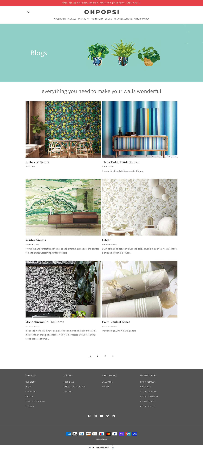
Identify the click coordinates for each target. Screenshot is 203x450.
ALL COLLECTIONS (148, 391)
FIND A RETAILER (147, 382)
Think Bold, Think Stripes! (121, 162)
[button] (29, 12)
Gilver (106, 240)
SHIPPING (68, 391)
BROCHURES (145, 386)
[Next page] (113, 356)
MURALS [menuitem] (72, 18)
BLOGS (28, 386)
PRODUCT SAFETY (148, 406)
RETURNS (30, 406)
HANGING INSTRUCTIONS (75, 386)
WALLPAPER (107, 382)
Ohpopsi (104, 439)
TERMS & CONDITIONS (35, 401)
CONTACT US (31, 391)
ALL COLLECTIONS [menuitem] (123, 18)
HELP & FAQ (69, 382)
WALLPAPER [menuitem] (60, 18)
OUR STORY (30, 382)
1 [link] (90, 355)
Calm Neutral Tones (116, 322)
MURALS (105, 386)
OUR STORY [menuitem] (97, 18)
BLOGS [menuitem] (108, 18)
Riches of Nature (38, 162)
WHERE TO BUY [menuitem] (141, 18)
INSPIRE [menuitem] (82, 18)
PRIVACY (29, 396)
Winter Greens (36, 240)
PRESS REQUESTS (147, 401)
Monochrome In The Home (45, 322)
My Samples (102, 448)
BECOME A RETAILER (149, 396)
